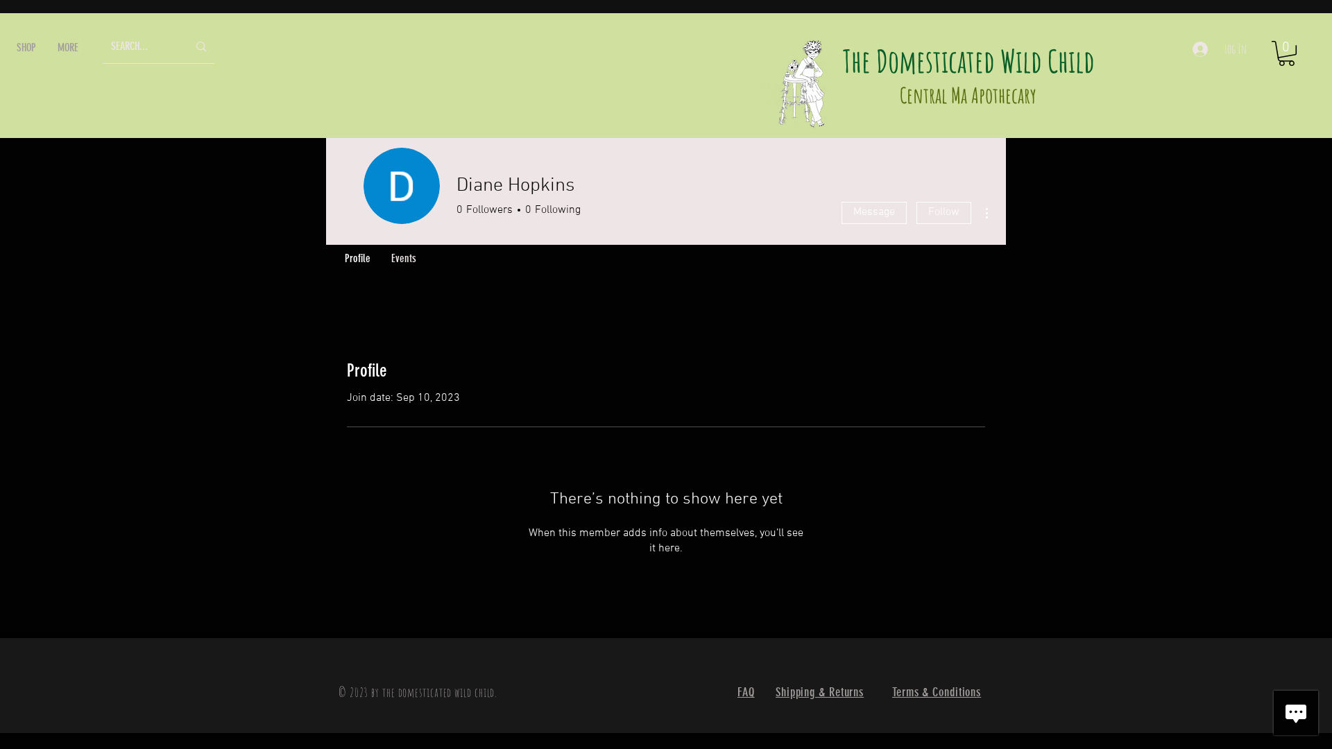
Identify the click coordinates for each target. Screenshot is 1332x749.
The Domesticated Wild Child (969, 60)
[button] (26, 47)
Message (874, 212)
